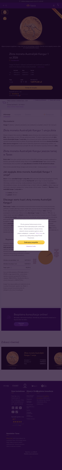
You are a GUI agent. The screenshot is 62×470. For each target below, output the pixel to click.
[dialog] (31, 235)
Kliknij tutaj (39, 233)
